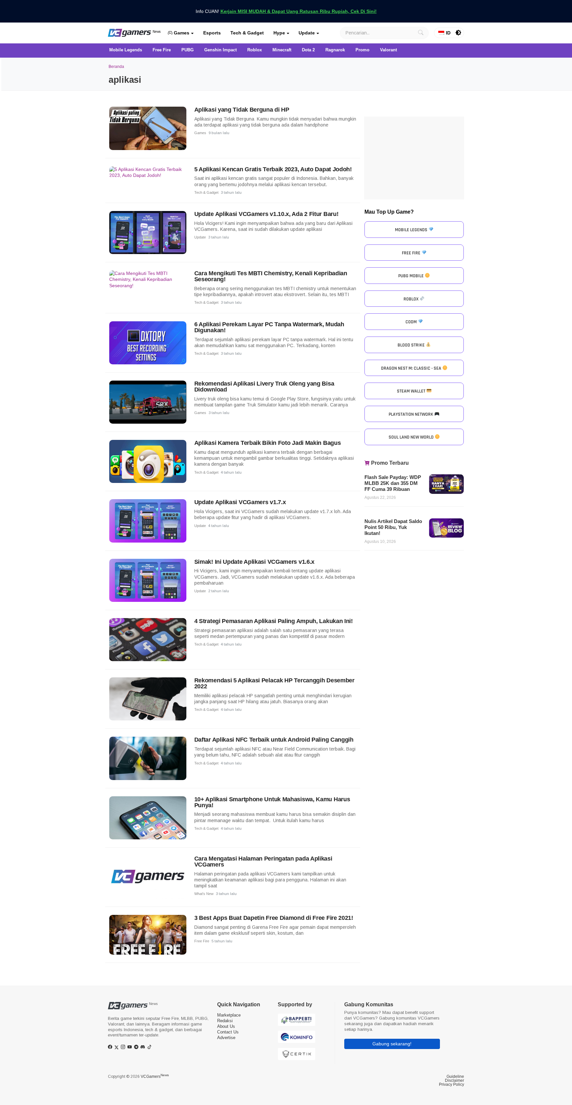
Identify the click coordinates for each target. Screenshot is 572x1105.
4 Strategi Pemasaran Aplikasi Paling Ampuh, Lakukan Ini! (273, 621)
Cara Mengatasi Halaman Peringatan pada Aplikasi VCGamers (263, 861)
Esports (212, 32)
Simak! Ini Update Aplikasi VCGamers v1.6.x (254, 561)
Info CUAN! (286, 11)
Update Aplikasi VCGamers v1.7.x (240, 502)
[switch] (458, 32)
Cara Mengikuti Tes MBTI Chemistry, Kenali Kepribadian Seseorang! (270, 276)
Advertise (226, 1037)
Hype (279, 32)
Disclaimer (454, 1080)
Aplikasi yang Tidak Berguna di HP (241, 109)
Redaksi (225, 1020)
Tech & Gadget (247, 32)
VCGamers (155, 1076)
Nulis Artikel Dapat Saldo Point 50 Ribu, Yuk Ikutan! (393, 527)
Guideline (455, 1076)
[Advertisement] (414, 158)
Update (307, 32)
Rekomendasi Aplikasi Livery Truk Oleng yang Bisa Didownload (264, 386)
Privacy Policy (451, 1084)
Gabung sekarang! (391, 1043)
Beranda (116, 66)
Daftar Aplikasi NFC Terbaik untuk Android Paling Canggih (274, 739)
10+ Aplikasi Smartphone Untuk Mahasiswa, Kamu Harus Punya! (272, 802)
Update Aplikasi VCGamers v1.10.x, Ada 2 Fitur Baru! (266, 214)
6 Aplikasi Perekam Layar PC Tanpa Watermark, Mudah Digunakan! (269, 327)
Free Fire (201, 941)
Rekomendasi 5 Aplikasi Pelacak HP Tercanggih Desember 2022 (274, 683)
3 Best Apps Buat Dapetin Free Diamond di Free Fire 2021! (273, 918)
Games (180, 32)
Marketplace (229, 1015)
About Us (226, 1026)
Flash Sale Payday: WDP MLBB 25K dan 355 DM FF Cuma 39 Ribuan (392, 483)
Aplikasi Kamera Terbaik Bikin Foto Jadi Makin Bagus (267, 443)
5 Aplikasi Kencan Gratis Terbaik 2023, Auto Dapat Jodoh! (273, 169)
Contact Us (228, 1031)
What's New (204, 894)
